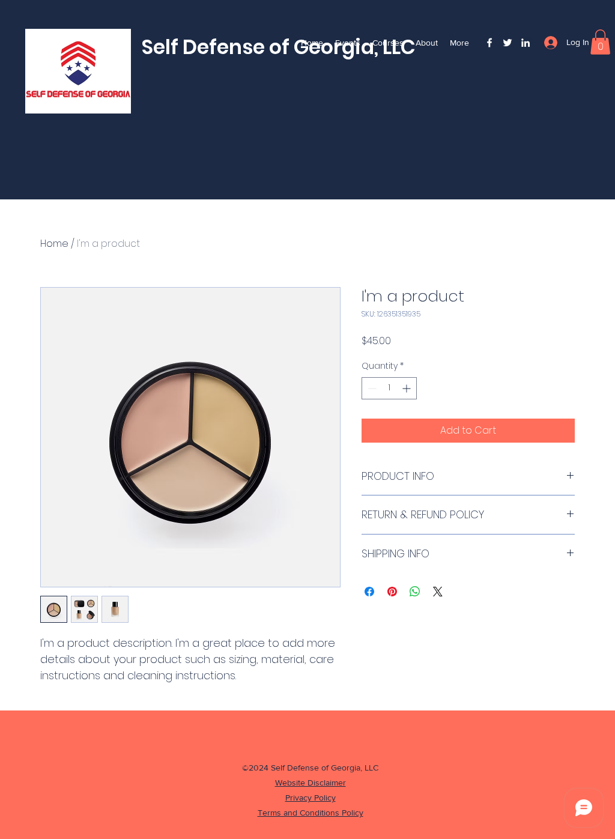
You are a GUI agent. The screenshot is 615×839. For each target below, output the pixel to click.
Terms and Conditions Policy (310, 812)
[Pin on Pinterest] (392, 591)
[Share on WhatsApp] (415, 591)
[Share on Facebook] (369, 591)
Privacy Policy (310, 797)
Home (54, 243)
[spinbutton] (389, 388)
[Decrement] (370, 388)
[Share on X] (438, 591)
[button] (600, 42)
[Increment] (407, 388)
